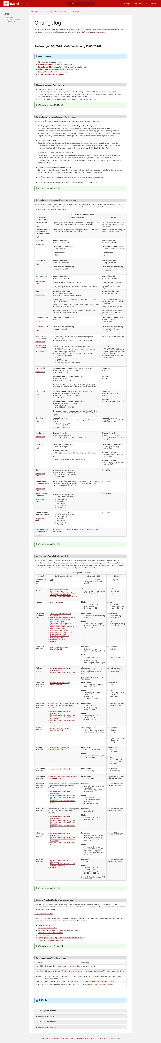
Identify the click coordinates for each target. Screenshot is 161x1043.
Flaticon (108, 148)
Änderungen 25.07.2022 (47, 1022)
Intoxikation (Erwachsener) (59, 636)
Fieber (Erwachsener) (57, 639)
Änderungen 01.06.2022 (47, 1027)
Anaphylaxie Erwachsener (59, 589)
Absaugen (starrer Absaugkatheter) (50, 940)
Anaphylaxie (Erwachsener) (60, 619)
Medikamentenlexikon (70, 971)
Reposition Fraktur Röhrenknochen (50, 933)
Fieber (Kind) (54, 641)
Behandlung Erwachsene (50, 1038)
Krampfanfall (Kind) (57, 649)
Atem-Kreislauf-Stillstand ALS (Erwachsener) (60, 615)
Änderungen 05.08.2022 (47, 1016)
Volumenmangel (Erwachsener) (61, 623)
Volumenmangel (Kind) (58, 625)
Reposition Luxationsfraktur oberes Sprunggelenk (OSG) (58, 930)
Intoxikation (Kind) (56, 638)
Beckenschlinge (43, 935)
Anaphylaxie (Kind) (57, 621)
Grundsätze (101, 1038)
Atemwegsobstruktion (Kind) (60, 595)
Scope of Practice (113, 1038)
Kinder (37, 226)
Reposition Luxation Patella (47, 928)
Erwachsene (39, 535)
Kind (37, 264)
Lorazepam (66, 966)
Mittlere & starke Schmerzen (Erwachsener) (60, 669)
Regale (128, 3)
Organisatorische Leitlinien (85, 1038)
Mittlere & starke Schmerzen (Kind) (62, 672)
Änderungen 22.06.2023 (47, 1011)
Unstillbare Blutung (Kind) (59, 628)
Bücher (139, 3)
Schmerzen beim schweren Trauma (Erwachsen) (62, 718)
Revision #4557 (76, 11)
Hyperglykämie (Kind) (58, 634)
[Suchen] (68, 4)
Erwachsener (40, 244)
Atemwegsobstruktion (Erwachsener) (63, 593)
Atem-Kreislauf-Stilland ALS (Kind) (62, 617)
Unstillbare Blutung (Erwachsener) (62, 627)
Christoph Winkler (11, 21)
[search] (80, 4)
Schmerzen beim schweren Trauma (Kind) (62, 721)
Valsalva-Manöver (44, 925)
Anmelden (152, 3)
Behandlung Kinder (67, 1038)
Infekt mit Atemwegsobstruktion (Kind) (64, 597)
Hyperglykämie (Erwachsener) (61, 632)
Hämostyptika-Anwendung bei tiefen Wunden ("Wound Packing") (61, 938)
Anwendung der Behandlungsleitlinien (94, 981)
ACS (51, 580)
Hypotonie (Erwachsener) (59, 630)
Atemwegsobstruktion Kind (97, 984)
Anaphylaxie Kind (56, 591)
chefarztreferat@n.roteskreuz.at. (93, 32)
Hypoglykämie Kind (57, 602)
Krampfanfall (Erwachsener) (60, 647)
